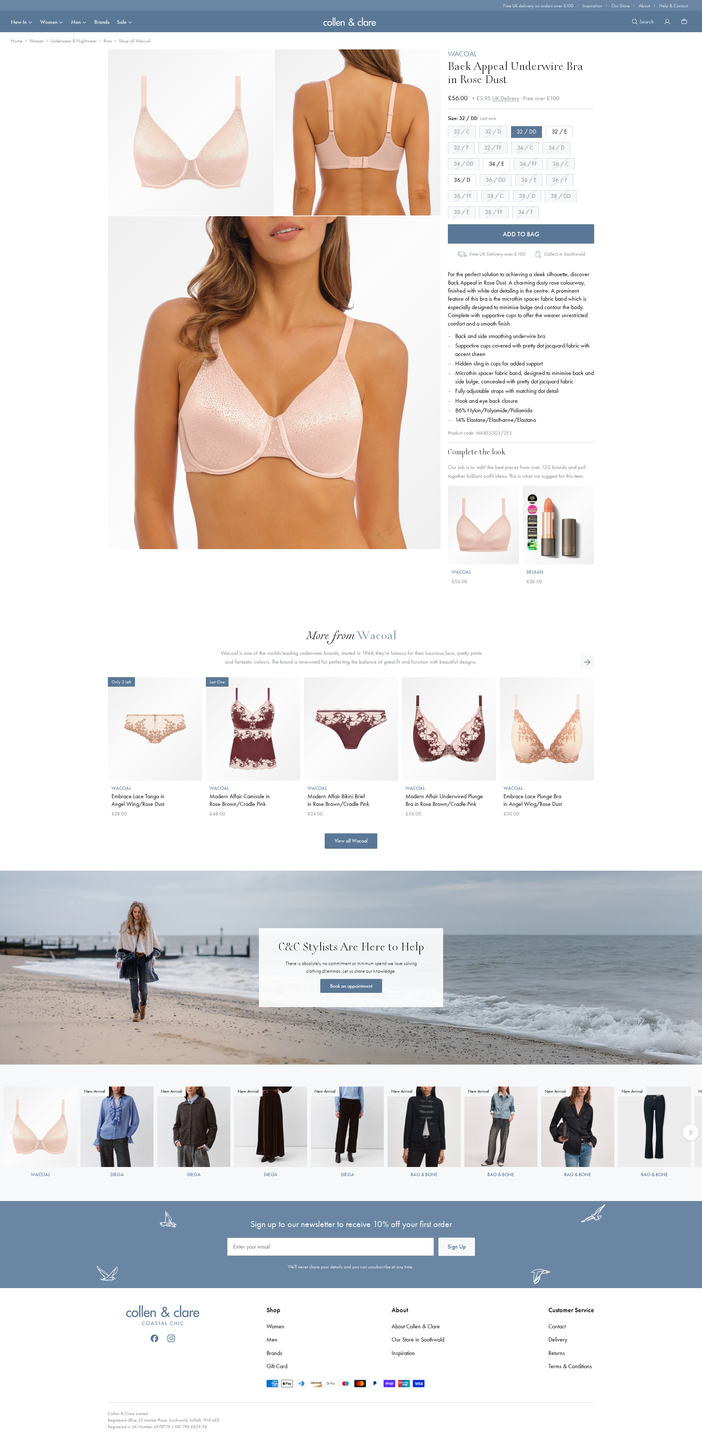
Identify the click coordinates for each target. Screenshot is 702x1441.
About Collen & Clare (416, 1326)
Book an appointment (351, 986)
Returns (556, 1353)
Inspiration (592, 6)
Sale (122, 22)
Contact (557, 1326)
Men (76, 22)
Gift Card (277, 1366)
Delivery (557, 1339)
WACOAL (462, 53)
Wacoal (376, 636)
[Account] (667, 22)
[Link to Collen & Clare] (163, 1316)
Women (48, 22)
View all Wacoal (351, 840)
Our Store (620, 6)
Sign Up (457, 1246)
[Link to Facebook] (154, 1338)
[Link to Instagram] (171, 1338)
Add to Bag (521, 233)
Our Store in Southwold (418, 1339)
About (644, 6)
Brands (101, 22)
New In (19, 22)
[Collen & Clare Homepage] (351, 21)
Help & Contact (673, 6)
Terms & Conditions (570, 1366)
